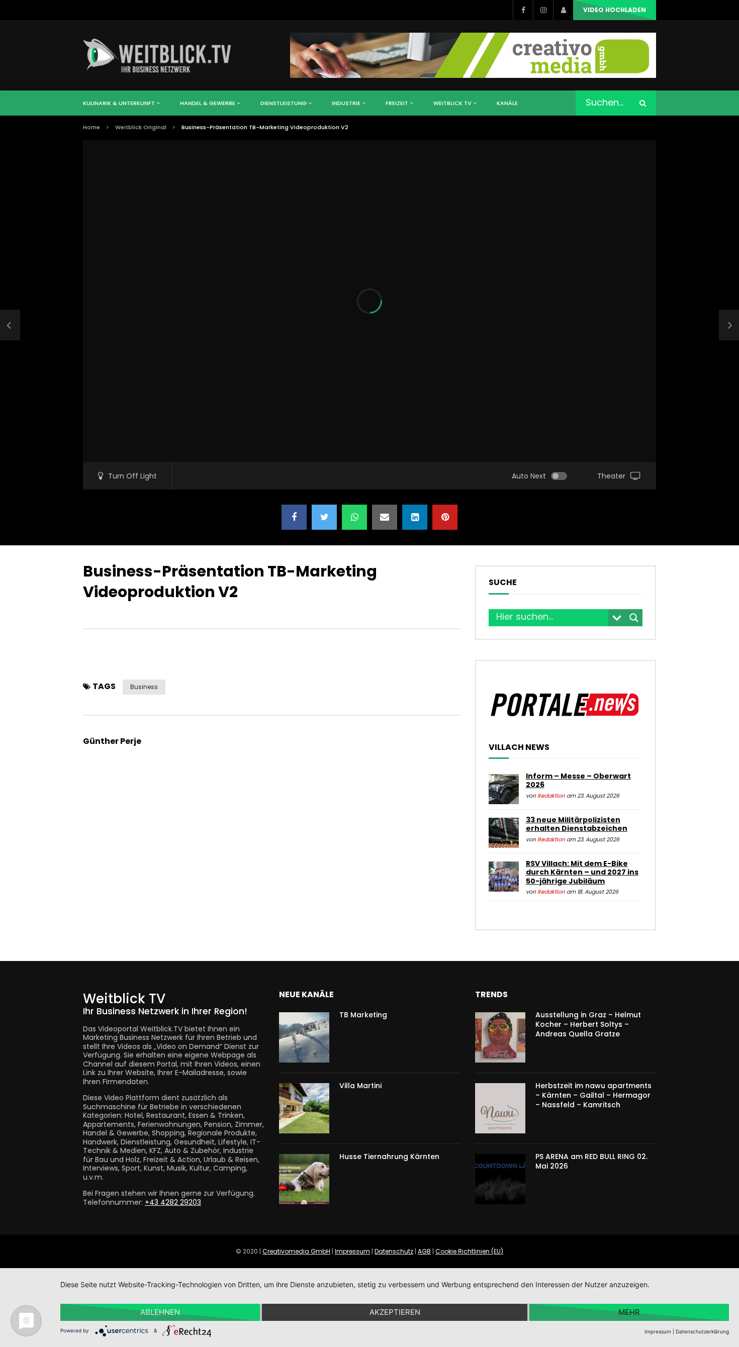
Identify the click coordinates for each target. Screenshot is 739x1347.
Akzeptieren (394, 1312)
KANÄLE (507, 103)
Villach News (519, 747)
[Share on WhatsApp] (354, 517)
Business (144, 687)
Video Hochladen (614, 10)
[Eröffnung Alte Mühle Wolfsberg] (10, 325)
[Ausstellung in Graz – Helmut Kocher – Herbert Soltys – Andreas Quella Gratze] (500, 1037)
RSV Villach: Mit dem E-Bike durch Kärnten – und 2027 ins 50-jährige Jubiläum (582, 872)
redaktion (551, 796)
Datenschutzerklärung (702, 1331)
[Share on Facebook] (294, 517)
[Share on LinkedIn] (414, 517)
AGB (424, 1251)
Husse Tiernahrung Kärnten (389, 1156)
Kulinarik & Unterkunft (119, 103)
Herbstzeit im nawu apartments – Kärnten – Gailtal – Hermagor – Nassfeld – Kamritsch (593, 1095)
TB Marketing (363, 1015)
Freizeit (397, 103)
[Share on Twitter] (324, 517)
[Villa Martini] (304, 1108)
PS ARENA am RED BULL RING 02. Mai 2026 (591, 1161)
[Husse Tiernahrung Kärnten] (304, 1179)
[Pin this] (444, 517)
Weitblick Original (140, 127)
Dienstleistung (283, 103)
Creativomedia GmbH (296, 1251)
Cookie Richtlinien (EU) (469, 1251)
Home (91, 127)
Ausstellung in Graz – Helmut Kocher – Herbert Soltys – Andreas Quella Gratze (588, 1024)
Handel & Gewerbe (207, 103)
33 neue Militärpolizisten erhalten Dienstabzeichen (576, 824)
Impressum (352, 1251)
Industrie (346, 103)
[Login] (563, 10)
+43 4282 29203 (173, 1202)
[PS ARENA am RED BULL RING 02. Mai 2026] (500, 1179)
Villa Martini (360, 1086)
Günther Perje (112, 741)
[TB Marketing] (304, 1037)
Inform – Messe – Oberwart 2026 (578, 780)
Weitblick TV (452, 103)
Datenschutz (394, 1251)
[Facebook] (523, 10)
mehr (629, 1312)
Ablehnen (160, 1312)
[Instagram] (543, 10)
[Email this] (384, 517)
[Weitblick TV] (157, 55)
